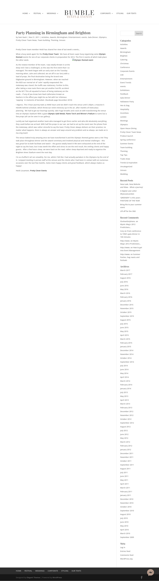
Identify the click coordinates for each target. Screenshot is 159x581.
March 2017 (125, 270)
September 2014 (127, 362)
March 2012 (125, 442)
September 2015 (127, 316)
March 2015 (125, 339)
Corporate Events (127, 71)
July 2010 (124, 518)
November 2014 (126, 354)
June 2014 (124, 369)
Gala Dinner (93, 37)
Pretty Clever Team (51, 54)
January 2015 (125, 346)
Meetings (124, 120)
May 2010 (124, 526)
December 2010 (126, 499)
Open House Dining (128, 128)
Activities (45, 37)
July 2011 (124, 472)
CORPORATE (105, 13)
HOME (25, 13)
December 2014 (126, 350)
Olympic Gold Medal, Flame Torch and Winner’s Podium (71, 113)
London (123, 117)
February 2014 (126, 384)
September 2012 (127, 423)
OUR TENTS (131, 13)
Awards (53, 37)
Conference (125, 67)
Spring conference (128, 140)
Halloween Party (127, 101)
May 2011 (124, 480)
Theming (54, 40)
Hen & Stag (124, 105)
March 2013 (125, 404)
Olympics (103, 37)
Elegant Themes (33, 577)
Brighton (123, 56)
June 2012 (124, 434)
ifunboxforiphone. (127, 221)
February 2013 (126, 407)
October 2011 (125, 461)
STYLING (119, 13)
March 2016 (125, 293)
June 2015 (124, 327)
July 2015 (124, 324)
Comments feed (126, 555)
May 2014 (124, 373)
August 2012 (125, 426)
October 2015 (125, 312)
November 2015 (126, 308)
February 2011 (126, 491)
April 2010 (124, 529)
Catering (123, 59)
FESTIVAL (37, 13)
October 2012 (125, 419)
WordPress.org (126, 559)
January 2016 (125, 301)
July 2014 (124, 365)
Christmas (124, 63)
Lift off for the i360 (128, 211)
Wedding (124, 174)
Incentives (124, 113)
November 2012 (126, 415)
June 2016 (124, 285)
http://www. (125, 241)
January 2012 (125, 449)
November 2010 (126, 503)
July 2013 (124, 392)
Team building (44, 40)
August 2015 (125, 320)
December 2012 (126, 411)
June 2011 (124, 476)
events (84, 37)
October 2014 (125, 358)
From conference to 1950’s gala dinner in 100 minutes (130, 234)
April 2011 (124, 484)
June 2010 (124, 522)
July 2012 (124, 430)
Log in (122, 547)
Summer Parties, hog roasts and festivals (130, 257)
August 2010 (125, 514)
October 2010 (125, 507)
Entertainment (74, 37)
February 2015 (126, 343)
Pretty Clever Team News (26, 40)
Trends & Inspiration (128, 162)
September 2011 (127, 465)
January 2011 (125, 495)
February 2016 (126, 297)
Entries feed (125, 551)
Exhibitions (125, 90)
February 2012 (126, 446)
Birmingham (62, 37)
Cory (122, 231)
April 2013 (124, 400)
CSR (121, 75)
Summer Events (126, 143)
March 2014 (125, 381)
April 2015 (124, 335)
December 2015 (126, 305)
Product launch (126, 136)
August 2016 (125, 278)
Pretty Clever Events (38, 170)
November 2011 (126, 457)
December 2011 (126, 453)
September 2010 (127, 510)
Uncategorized (126, 166)
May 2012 (124, 438)
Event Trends (125, 82)
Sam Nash (22, 37)
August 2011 (125, 468)
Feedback (124, 94)
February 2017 (126, 274)
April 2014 (124, 377)
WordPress (57, 577)
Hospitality (124, 109)
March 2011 (125, 488)
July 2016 (124, 282)
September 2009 (127, 537)
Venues (62, 40)
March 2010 (125, 533)
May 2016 (124, 289)
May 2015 (124, 331)
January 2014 (125, 388)
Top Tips (123, 155)
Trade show (125, 159)
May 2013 (124, 396)
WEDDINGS (51, 13)
